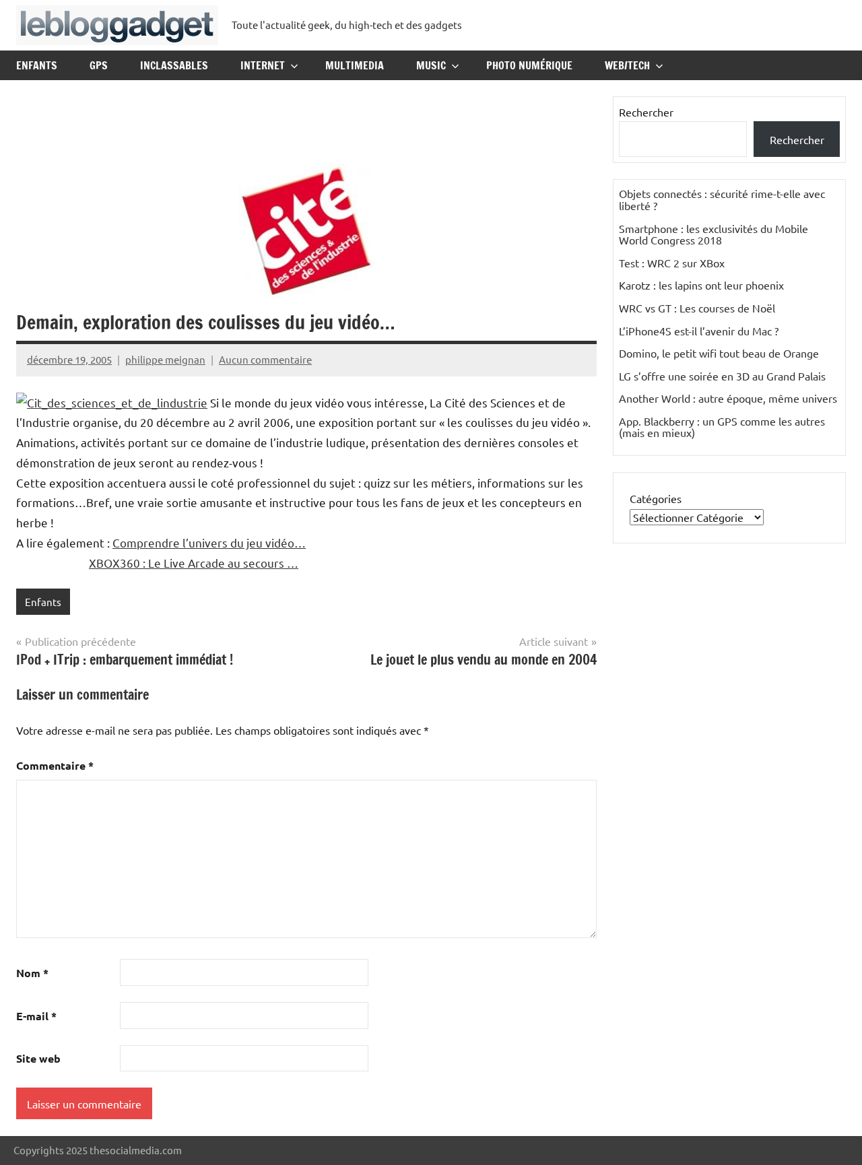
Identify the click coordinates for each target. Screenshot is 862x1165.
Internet (262, 65)
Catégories (656, 498)
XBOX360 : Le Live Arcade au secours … (193, 563)
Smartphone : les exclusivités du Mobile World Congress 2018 (713, 234)
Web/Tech (627, 65)
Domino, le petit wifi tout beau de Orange (719, 353)
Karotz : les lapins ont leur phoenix (701, 285)
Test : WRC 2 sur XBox (672, 262)
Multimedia (354, 65)
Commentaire (55, 765)
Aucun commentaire (265, 359)
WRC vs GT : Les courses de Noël (697, 307)
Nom (32, 973)
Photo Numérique (529, 65)
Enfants (36, 65)
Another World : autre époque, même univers (728, 398)
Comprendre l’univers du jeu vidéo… (209, 542)
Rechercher (646, 112)
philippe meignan (165, 359)
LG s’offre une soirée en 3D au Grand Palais (722, 375)
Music (431, 65)
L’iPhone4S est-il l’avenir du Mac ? (698, 330)
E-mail (36, 1016)
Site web (38, 1058)
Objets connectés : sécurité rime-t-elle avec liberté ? (722, 199)
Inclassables (174, 65)
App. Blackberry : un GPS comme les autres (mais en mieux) (722, 427)
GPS (99, 65)
